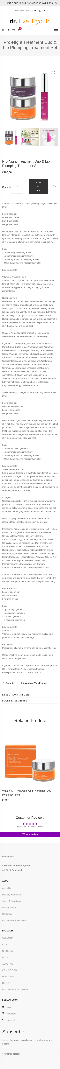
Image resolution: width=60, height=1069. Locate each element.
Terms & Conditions (11, 901)
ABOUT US (7, 964)
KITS (4, 944)
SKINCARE (7, 938)
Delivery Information (11, 894)
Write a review (30, 834)
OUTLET (6, 983)
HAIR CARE (8, 976)
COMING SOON (10, 970)
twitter (9, 1007)
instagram (11, 1013)
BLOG (5, 957)
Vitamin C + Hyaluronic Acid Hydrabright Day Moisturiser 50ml (26, 792)
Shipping (10, 683)
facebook (11, 1020)
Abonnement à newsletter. (14, 920)
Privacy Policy (9, 907)
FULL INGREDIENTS (14, 700)
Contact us (7, 914)
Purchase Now (22, 10)
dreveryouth (8, 856)
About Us (6, 888)
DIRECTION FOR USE (15, 694)
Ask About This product (35, 683)
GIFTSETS (7, 951)
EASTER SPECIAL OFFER (15, 989)
